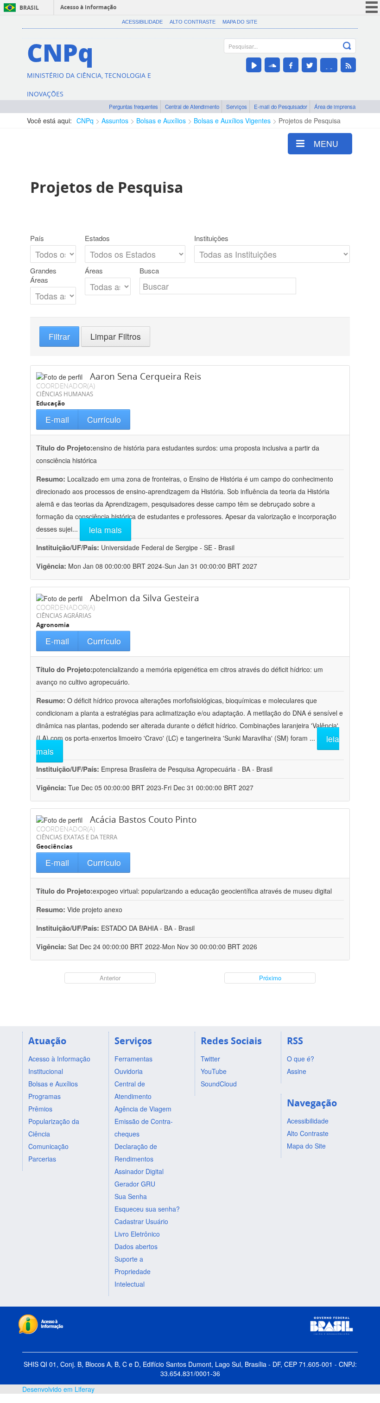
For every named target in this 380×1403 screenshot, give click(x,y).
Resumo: (50, 479)
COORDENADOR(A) (65, 385)
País (37, 238)
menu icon (372, 7)
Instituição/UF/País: (68, 547)
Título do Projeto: (64, 448)
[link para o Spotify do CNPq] (328, 65)
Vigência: (52, 566)
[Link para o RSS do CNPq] (348, 64)
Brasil (29, 8)
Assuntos (114, 120)
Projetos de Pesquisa (310, 120)
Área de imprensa (334, 106)
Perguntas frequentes (133, 106)
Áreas (94, 270)
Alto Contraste (192, 22)
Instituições (211, 238)
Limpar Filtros (115, 336)
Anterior (110, 977)
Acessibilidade (142, 22)
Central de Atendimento (192, 106)
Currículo (104, 419)
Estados (97, 238)
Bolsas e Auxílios (161, 120)
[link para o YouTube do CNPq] (253, 64)
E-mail (57, 419)
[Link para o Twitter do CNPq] (309, 64)
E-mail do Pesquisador (280, 106)
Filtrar (59, 336)
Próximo (270, 977)
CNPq (85, 120)
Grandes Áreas (43, 275)
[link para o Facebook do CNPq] (290, 64)
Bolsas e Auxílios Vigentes (232, 120)
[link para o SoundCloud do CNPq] (272, 64)
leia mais (105, 529)
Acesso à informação (88, 7)
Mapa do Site (239, 22)
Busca (149, 270)
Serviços (236, 106)
